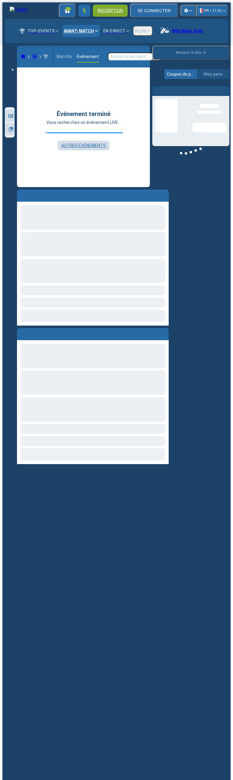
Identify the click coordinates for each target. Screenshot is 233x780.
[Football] (34, 56)
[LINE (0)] (23, 56)
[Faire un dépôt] (84, 11)
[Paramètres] (188, 10)
